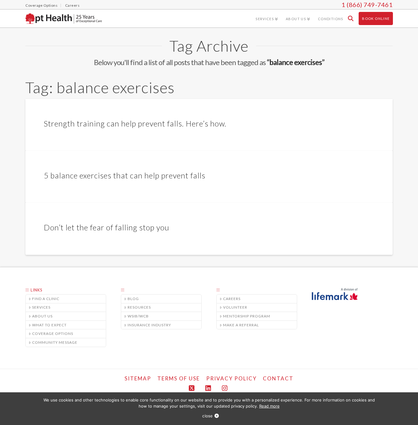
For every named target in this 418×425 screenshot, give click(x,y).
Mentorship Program (246, 316)
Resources (139, 307)
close (207, 415)
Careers (232, 298)
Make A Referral (241, 325)
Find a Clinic (45, 298)
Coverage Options (52, 333)
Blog (133, 298)
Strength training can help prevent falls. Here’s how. (135, 123)
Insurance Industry (149, 325)
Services (41, 307)
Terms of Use (178, 378)
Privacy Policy (231, 378)
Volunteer (235, 307)
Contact (278, 378)
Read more (269, 406)
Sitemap (138, 378)
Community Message (54, 342)
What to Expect (49, 325)
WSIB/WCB (138, 316)
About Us (42, 316)
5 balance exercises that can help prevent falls (124, 175)
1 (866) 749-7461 (367, 4)
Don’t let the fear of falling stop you (106, 227)
